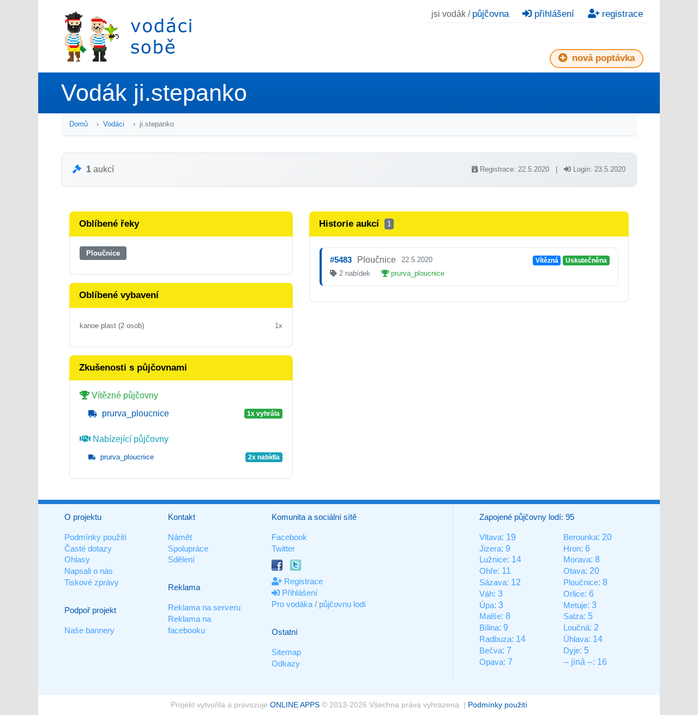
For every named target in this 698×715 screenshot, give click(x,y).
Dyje (571, 650)
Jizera (490, 548)
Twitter (283, 548)
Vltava (490, 537)
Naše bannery (89, 630)
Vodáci (113, 124)
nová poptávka (602, 58)
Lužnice (493, 559)
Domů (78, 124)
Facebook (289, 537)
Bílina (489, 627)
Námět (180, 537)
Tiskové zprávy (91, 582)
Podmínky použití (95, 537)
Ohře (488, 570)
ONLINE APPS (295, 704)
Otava (574, 570)
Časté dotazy (88, 548)
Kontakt (181, 517)
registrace (621, 14)
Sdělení (181, 559)
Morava (577, 559)
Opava (491, 661)
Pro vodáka (292, 604)
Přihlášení (298, 592)
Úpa (486, 605)
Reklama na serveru (204, 607)
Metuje (575, 605)
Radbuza (495, 639)
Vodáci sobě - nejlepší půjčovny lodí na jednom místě (128, 36)
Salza (573, 616)
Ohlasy (77, 559)
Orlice (574, 593)
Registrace (302, 581)
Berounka (580, 537)
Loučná (576, 627)
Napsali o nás (88, 570)
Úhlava (575, 639)
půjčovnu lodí (342, 604)
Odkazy (286, 663)
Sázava (493, 582)
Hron (572, 548)
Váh (486, 593)
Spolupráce (188, 548)
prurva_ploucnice (134, 413)
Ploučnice (103, 253)
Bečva (490, 650)
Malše (490, 616)
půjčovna (490, 14)
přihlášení (553, 14)
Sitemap (286, 652)
